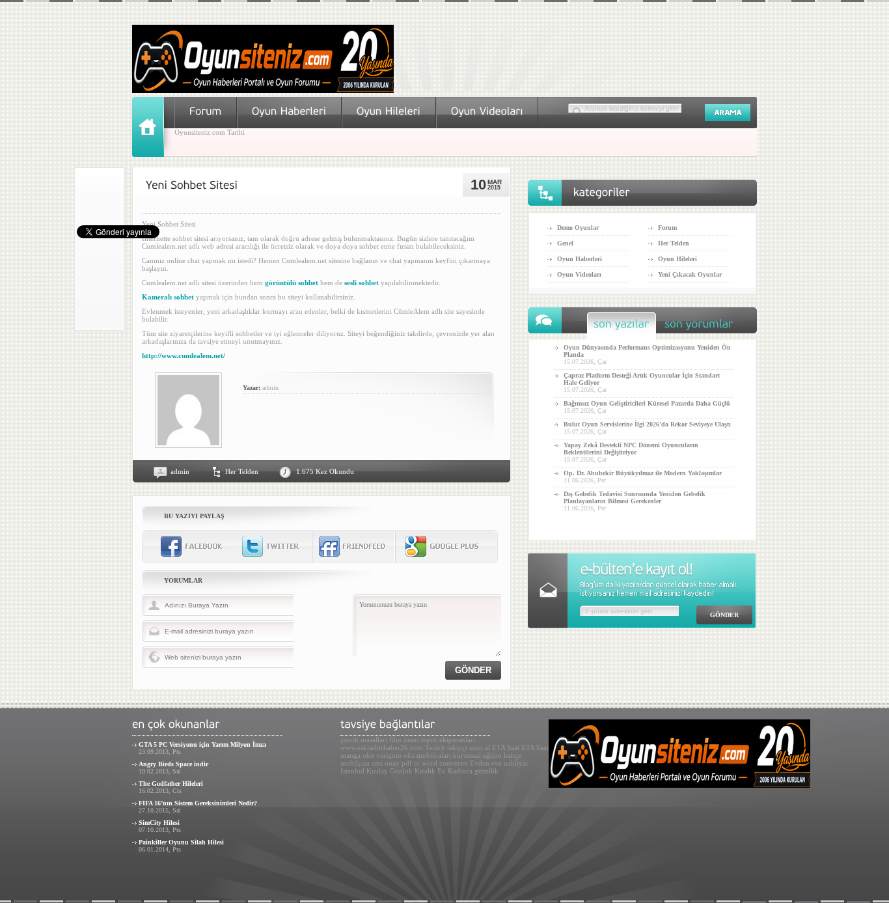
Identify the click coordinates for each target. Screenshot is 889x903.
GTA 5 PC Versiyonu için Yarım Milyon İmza (202, 744)
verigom (389, 755)
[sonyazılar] (621, 327)
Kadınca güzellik (473, 771)
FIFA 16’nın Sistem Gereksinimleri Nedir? (198, 803)
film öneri (404, 739)
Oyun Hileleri (677, 258)
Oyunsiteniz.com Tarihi (209, 132)
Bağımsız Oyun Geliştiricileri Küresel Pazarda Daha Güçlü (647, 403)
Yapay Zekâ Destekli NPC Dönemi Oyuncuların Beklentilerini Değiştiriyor (631, 448)
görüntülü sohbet (291, 282)
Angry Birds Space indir (173, 764)
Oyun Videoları (579, 274)
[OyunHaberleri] (289, 111)
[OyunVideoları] (487, 111)
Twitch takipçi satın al (457, 747)
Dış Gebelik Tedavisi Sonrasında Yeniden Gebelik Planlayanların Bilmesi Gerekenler (634, 497)
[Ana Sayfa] (153, 154)
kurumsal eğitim (477, 755)
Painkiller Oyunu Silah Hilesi (181, 842)
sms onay (386, 763)
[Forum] (205, 111)
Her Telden (241, 471)
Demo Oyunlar (578, 227)
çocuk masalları (363, 739)
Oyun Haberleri (579, 258)
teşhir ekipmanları (448, 739)
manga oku (357, 755)
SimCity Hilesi (159, 822)
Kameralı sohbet (168, 297)
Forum (667, 227)
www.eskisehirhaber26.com (381, 747)
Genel (565, 243)
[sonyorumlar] (699, 327)
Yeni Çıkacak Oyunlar (690, 274)
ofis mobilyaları (427, 755)
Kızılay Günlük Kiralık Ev (406, 771)
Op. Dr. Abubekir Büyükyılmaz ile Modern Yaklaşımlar (643, 473)
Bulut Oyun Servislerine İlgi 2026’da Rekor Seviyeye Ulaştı (647, 424)
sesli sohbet (361, 282)
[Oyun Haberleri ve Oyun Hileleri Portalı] (263, 90)
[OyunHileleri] (389, 111)
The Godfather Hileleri (171, 783)
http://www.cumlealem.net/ (183, 355)
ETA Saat (505, 747)
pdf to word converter (435, 763)
